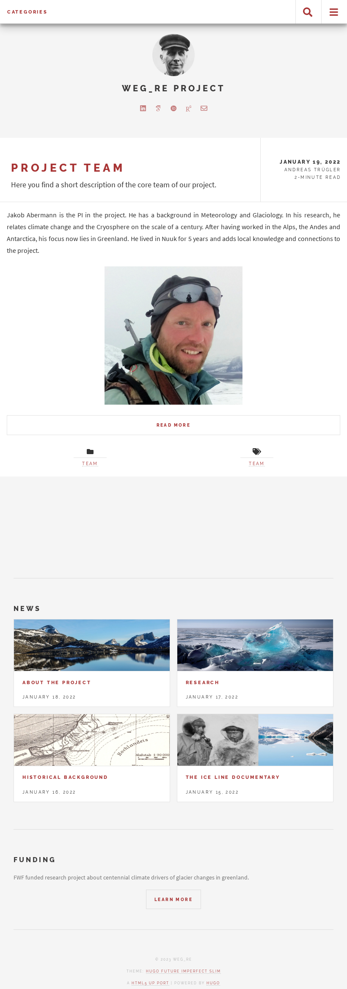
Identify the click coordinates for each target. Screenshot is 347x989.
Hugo (213, 983)
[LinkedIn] (143, 108)
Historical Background (65, 777)
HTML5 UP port (150, 983)
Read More (174, 425)
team (90, 463)
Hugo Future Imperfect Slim (183, 971)
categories (27, 12)
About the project (56, 682)
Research (203, 682)
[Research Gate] (188, 108)
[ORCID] (173, 108)
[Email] (204, 108)
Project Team (68, 167)
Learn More (173, 899)
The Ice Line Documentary (233, 777)
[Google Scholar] (158, 108)
